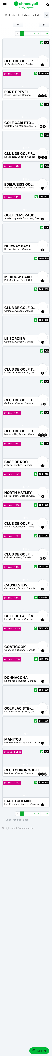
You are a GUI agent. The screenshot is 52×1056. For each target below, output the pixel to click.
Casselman (10, 588)
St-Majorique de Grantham (18, 218)
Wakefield (9, 187)
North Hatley (11, 495)
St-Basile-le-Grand (14, 64)
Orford (8, 557)
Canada (26, 95)
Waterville (9, 526)
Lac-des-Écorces (13, 619)
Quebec (30, 64)
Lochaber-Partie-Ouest (16, 372)
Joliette (8, 465)
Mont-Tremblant (13, 742)
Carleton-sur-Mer (13, 125)
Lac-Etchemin (11, 804)
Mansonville (10, 434)
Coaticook (10, 649)
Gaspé (7, 95)
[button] (8, 48)
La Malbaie (10, 156)
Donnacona (10, 680)
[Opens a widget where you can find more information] (39, 1051)
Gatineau (9, 310)
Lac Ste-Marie (12, 711)
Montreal (9, 773)
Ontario (21, 588)
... (42, 33)
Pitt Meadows (11, 280)
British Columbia (30, 280)
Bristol (7, 249)
